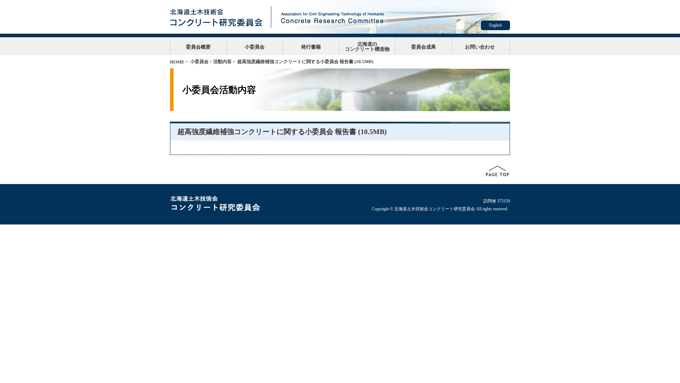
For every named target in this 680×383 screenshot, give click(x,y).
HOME (177, 62)
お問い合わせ (480, 47)
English (495, 25)
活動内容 (222, 61)
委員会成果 (423, 47)
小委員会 (255, 47)
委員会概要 (198, 47)
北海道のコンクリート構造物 (367, 46)
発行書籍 (311, 47)
